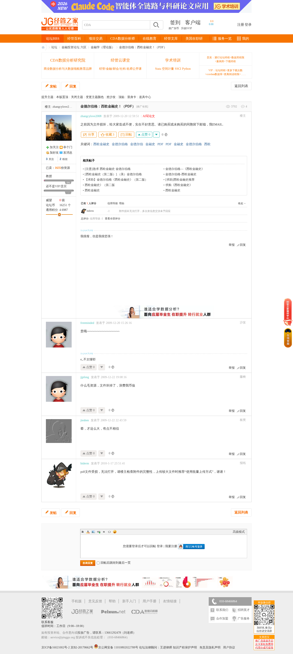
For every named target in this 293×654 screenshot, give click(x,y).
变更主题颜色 (95, 97)
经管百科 (74, 38)
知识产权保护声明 (185, 647)
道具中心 (145, 97)
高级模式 (239, 531)
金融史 (150, 144)
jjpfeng (84, 377)
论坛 (54, 47)
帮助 (112, 601)
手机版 (76, 601)
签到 (175, 22)
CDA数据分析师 (122, 38)
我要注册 (171, 546)
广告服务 (244, 618)
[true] (156, 25)
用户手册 (149, 601)
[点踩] (156, 134)
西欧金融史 (101, 144)
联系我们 (222, 610)
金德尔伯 (136, 144)
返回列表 (241, 86)
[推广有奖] (142, 106)
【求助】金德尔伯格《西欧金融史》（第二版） (116, 179)
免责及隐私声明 (210, 647)
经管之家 (44, 47)
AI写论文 (149, 116)
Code (109, 532)
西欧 (207, 144)
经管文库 (171, 38)
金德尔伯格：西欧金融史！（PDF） (143, 47)
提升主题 (47, 97)
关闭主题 (77, 97)
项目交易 (96, 38)
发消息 (67, 152)
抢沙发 (111, 97)
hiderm (90, 210)
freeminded (87, 323)
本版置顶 (62, 97)
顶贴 (121, 97)
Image (93, 532)
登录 (248, 24)
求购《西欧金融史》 (178, 185)
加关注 (54, 147)
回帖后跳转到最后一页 (116, 562)
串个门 (67, 147)
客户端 (193, 22)
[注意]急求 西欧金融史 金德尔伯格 (108, 169)
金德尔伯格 (120, 144)
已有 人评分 (88, 203)
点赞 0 (145, 134)
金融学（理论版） (103, 47)
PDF (160, 144)
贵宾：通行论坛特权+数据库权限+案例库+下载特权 (225, 59)
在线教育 (149, 38)
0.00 (211, 24)
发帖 (53, 86)
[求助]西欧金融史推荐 (180, 179)
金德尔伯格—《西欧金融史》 (184, 169)
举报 (232, 244)
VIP (57, 186)
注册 (240, 24)
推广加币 (174, 28)
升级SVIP (186, 28)
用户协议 (229, 647)
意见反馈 (95, 601)
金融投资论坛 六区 (74, 47)
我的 (245, 38)
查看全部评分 (112, 218)
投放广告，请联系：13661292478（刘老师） (106, 632)
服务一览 (225, 38)
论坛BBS (52, 38)
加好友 (54, 152)
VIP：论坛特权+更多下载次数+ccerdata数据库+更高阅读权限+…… (225, 72)
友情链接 (170, 601)
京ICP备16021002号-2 (55, 647)
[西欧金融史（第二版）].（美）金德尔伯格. (114, 174)
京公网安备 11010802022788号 (118, 647)
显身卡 (131, 97)
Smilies (115, 532)
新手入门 (129, 601)
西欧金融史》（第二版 (100, 185)
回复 (72, 86)
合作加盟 (222, 618)
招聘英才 (244, 610)
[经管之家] (59, 34)
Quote (104, 532)
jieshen (84, 420)
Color (88, 532)
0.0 (211, 21)
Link (99, 532)
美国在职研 (194, 38)
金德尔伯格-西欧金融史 (180, 174)
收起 (240, 203)
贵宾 (64, 186)
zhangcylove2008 (63, 106)
